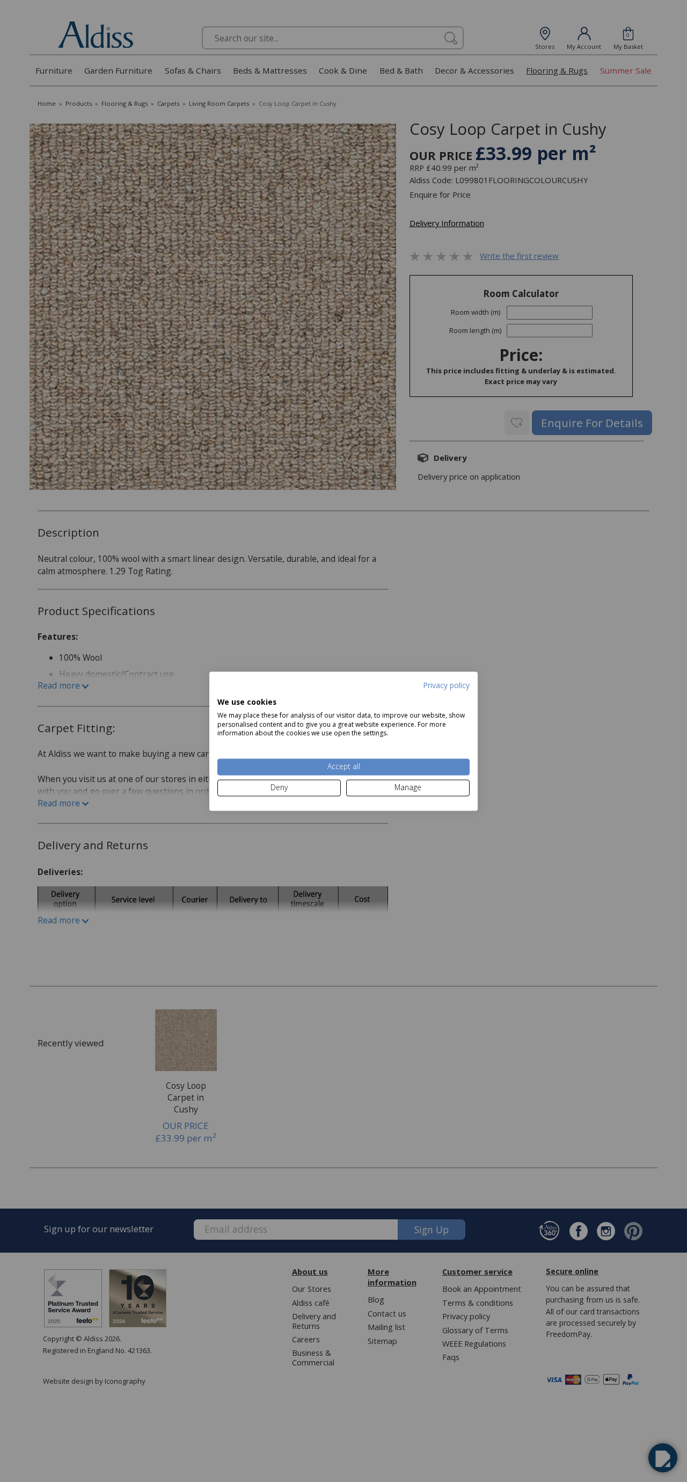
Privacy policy (446, 685)
